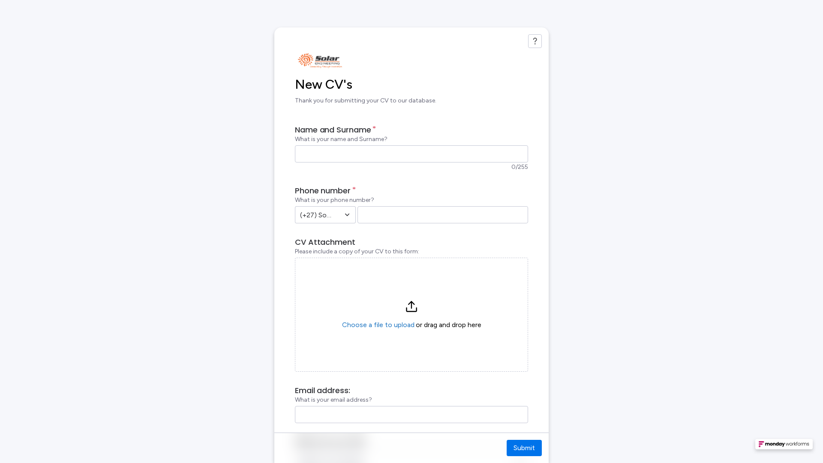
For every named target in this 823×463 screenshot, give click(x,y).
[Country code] (347, 215)
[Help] (535, 41)
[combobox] (316, 214)
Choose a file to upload (378, 325)
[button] (411, 315)
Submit (524, 448)
